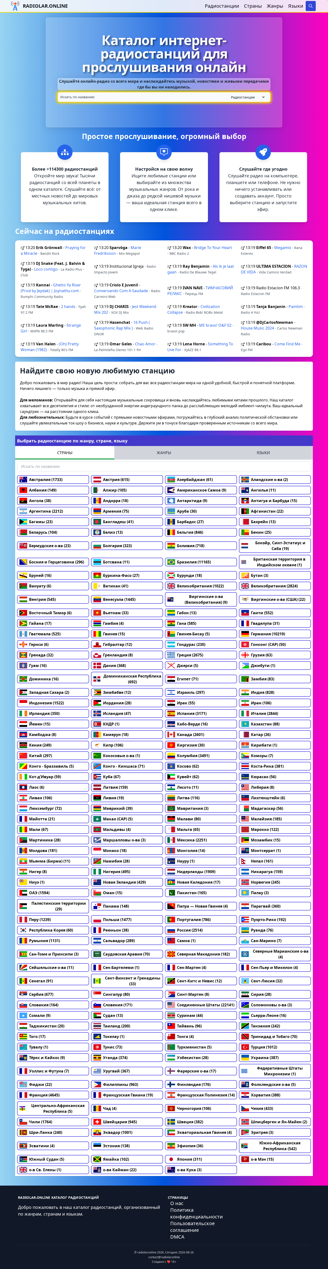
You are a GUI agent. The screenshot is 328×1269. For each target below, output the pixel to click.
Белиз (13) (113, 532)
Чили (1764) (40, 1121)
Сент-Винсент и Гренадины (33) (132, 980)
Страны (253, 6)
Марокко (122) (265, 829)
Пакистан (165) (192, 892)
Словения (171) (117, 1005)
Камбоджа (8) (42, 734)
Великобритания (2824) (274, 586)
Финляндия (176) (194, 1084)
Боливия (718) (190, 545)
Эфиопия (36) (190, 1145)
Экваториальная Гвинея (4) (204, 1132)
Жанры (275, 6)
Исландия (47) (117, 713)
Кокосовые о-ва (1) (121, 755)
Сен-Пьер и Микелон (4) (274, 967)
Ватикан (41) (115, 586)
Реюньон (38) (116, 930)
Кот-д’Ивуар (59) (45, 776)
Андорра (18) (115, 500)
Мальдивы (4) (117, 829)
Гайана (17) (40, 623)
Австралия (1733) (45, 479)
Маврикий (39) (118, 808)
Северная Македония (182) (203, 954)
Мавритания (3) (192, 808)
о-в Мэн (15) (262, 1159)
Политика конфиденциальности (196, 1213)
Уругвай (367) (116, 1071)
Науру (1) (185, 861)
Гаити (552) (262, 612)
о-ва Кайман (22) (119, 1169)
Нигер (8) (38, 871)
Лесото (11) (188, 787)
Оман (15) (112, 892)
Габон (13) (186, 612)
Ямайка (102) (116, 1159)
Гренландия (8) (118, 655)
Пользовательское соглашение (192, 1226)
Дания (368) (114, 665)
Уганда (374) (115, 1057)
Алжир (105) (115, 490)
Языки (295, 6)
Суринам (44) (190, 1015)
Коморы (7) (262, 755)
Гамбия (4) (113, 623)
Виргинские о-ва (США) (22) (278, 599)
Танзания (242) (265, 1026)
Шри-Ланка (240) (45, 1132)
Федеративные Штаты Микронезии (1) (280, 1071)
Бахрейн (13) (263, 521)
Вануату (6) (40, 586)
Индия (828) (262, 692)
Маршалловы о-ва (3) (124, 840)
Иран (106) (261, 703)
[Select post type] (247, 97)
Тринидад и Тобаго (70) (274, 1036)
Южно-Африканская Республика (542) (279, 1145)
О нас (176, 1203)
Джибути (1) (263, 665)
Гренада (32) (41, 655)
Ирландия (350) (44, 713)
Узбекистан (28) (192, 1057)
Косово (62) (188, 766)
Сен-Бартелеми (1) (121, 967)
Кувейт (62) (188, 776)
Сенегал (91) (41, 981)
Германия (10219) (268, 634)
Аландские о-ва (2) (269, 479)
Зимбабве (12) (117, 692)
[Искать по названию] (164, 97)
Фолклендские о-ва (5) (273, 1084)
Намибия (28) (116, 861)
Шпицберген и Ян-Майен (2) (279, 1121)
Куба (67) (111, 776)
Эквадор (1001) (117, 1132)
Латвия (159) (115, 787)
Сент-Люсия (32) (266, 981)
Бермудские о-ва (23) (50, 545)
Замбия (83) (262, 679)
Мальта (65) (188, 829)
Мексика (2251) (192, 840)
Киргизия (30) (191, 745)
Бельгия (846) (190, 532)
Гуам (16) (38, 665)
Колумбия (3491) (193, 755)
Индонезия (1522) (46, 703)
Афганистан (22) (267, 511)
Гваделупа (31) (265, 623)
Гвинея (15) (114, 634)
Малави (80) (189, 819)
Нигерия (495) (116, 871)
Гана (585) (186, 623)
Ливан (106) (40, 797)
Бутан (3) (259, 575)
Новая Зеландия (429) (124, 882)
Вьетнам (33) (115, 612)
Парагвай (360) (265, 906)
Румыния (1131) (44, 940)
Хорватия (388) (265, 1095)
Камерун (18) (115, 734)
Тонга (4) (185, 1036)
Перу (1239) (40, 919)
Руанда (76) (262, 930)
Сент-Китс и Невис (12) (199, 981)
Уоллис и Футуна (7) (49, 1071)
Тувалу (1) (38, 1047)
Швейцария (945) (120, 1121)
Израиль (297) (191, 692)
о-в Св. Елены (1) (45, 1169)
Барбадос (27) (190, 521)
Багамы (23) (41, 521)
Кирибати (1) (264, 745)
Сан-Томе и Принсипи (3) (54, 954)
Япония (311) (189, 1159)
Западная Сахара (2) (49, 692)
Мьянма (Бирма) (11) (49, 861)
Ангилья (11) (263, 490)
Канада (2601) (190, 734)
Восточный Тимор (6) (50, 612)
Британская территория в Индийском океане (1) (279, 562)
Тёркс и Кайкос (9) (47, 1057)
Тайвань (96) (189, 1026)
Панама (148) (116, 906)
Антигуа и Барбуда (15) (274, 500)
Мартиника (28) (45, 840)
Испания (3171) (192, 713)
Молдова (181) (43, 850)
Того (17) (37, 1036)
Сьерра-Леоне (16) (268, 1015)
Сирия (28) (261, 994)
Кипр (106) (113, 745)
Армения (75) (116, 511)
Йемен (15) (39, 724)
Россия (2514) (190, 930)
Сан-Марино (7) (266, 940)
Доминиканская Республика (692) (132, 678)
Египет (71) (187, 679)
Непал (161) (262, 861)
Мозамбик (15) (265, 840)
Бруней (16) (40, 575)
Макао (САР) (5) (118, 819)
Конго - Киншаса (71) (124, 766)
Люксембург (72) (45, 808)
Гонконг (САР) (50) (268, 644)
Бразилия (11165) (194, 562)
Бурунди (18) (189, 575)
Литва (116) (188, 797)
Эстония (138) (116, 1145)
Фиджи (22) (40, 1084)
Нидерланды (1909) (196, 871)
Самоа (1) (186, 940)
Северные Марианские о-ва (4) (281, 954)
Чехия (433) (262, 1108)
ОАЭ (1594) (39, 892)
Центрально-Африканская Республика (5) (58, 1108)
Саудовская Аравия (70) (126, 954)
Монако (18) (115, 850)
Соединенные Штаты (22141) (205, 1005)
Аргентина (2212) (46, 511)
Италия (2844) (264, 713)
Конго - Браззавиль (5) (51, 766)
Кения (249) (40, 745)
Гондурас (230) (191, 644)
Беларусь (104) (43, 532)
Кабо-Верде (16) (192, 724)
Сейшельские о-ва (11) (51, 967)
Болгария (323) (117, 545)
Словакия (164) (43, 1005)
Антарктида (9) (192, 500)
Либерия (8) (262, 787)
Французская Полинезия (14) (206, 1095)
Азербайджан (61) (195, 479)
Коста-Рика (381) (267, 766)
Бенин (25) (261, 532)
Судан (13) (113, 1015)
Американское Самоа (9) (201, 490)
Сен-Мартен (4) (191, 967)
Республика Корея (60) (51, 930)
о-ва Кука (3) (189, 1169)
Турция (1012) (264, 1047)
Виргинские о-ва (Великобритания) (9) (206, 599)
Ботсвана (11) (116, 562)
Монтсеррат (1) (266, 850)
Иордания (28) (117, 703)
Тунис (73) (112, 1047)
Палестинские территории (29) (58, 906)
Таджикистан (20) (46, 1026)
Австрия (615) (116, 479)
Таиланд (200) (116, 1026)
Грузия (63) (261, 655)
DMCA (177, 1237)
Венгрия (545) (42, 599)
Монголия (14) (191, 850)
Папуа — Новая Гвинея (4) (202, 906)
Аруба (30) (187, 511)
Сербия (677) (41, 994)
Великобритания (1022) (200, 586)
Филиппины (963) (120, 1084)
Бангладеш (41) (118, 521)
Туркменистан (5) (194, 1047)
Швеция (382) (190, 1121)
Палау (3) (260, 892)
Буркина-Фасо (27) (121, 575)
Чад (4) (109, 1108)
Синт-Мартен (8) (193, 994)
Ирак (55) (186, 703)
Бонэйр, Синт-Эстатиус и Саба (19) (280, 545)
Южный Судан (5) (46, 1159)
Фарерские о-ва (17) (196, 1071)
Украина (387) (265, 1057)
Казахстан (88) (265, 724)
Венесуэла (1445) (119, 599)
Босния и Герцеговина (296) (56, 562)
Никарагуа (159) (267, 871)
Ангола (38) (40, 500)
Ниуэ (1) (36, 882)
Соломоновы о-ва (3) (271, 1005)
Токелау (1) (113, 1036)
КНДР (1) (111, 724)
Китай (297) (40, 755)
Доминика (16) (44, 679)
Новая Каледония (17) (198, 882)
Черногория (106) (194, 1108)
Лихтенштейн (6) (268, 797)
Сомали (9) (39, 1015)
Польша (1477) (117, 919)
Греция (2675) (190, 655)
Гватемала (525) (45, 634)
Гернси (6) (39, 644)
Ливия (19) (113, 797)
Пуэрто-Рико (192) (268, 919)
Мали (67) (38, 829)
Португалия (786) (194, 919)
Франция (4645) (44, 1095)
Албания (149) (42, 490)
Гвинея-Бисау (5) (193, 634)
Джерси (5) (187, 665)
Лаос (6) (36, 787)
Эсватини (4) (42, 1145)
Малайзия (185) (266, 819)
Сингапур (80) (116, 994)
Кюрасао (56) (263, 776)
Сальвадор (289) (119, 940)
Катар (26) (261, 734)
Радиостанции (222, 6)
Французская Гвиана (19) (128, 1095)
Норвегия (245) (265, 882)
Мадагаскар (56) (267, 808)
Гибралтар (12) (117, 644)
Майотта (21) (42, 819)
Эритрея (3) (262, 1132)
